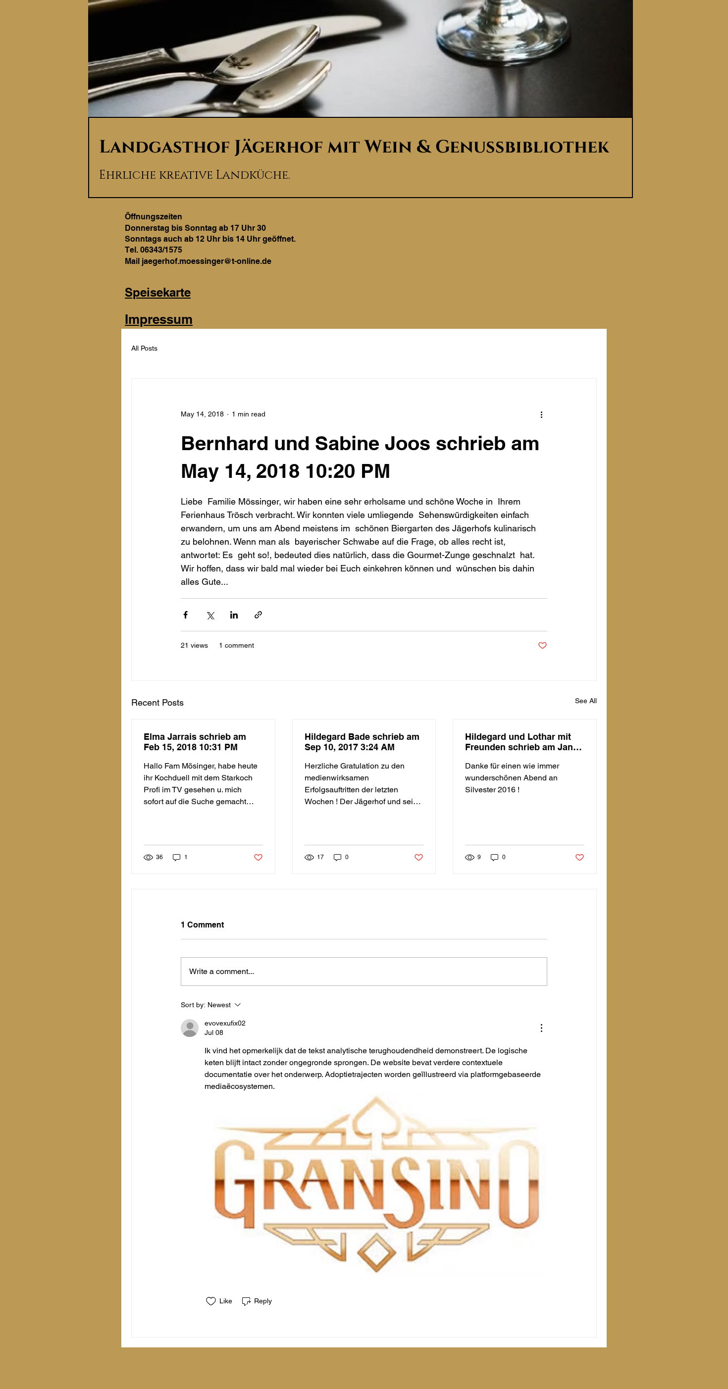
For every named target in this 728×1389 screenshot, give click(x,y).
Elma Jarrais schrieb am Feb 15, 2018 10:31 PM (195, 741)
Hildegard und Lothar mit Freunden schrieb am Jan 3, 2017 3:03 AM (524, 741)
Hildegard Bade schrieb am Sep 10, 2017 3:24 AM (362, 741)
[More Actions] (541, 1028)
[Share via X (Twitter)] (209, 614)
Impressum (159, 319)
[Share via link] (258, 614)
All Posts (144, 348)
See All (586, 701)
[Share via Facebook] (185, 614)
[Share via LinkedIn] (234, 614)
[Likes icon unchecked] (211, 1301)
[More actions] (541, 414)
